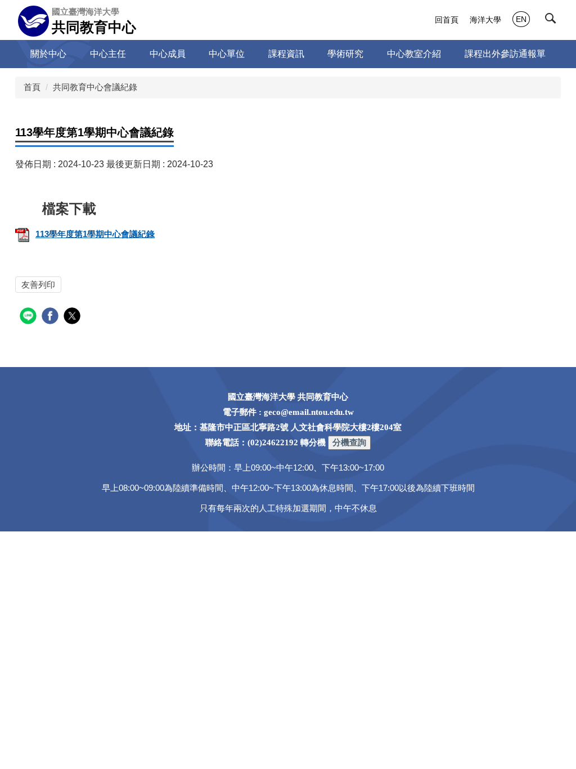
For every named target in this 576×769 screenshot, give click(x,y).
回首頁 (446, 19)
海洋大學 (485, 19)
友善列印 (38, 284)
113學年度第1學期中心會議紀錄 (95, 234)
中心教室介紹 (414, 54)
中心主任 (108, 54)
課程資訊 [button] (286, 54)
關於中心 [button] (48, 54)
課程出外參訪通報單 (505, 54)
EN (521, 19)
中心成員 (168, 54)
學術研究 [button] (345, 54)
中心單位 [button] (227, 54)
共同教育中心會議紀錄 (95, 87)
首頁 (32, 87)
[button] (553, 21)
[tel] (349, 442)
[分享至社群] (29, 317)
